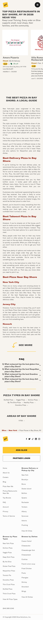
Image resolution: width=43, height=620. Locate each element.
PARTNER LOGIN (21, 458)
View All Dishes (27, 597)
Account (6, 507)
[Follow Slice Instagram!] (39, 439)
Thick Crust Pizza (9, 594)
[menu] (37, 4)
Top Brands (7, 498)
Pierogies (25, 578)
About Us (6, 473)
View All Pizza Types (10, 599)
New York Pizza (8, 543)
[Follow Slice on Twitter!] (29, 439)
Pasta (24, 573)
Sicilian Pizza (7, 548)
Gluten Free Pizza (9, 566)
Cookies (25, 559)
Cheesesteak (26, 555)
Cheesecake (26, 546)
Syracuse (25, 516)
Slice (4, 430)
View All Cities (27, 531)
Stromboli (25, 587)
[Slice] (5, 5)
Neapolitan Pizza (9, 571)
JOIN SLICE (21, 450)
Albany (24, 511)
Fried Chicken (27, 568)
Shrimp (24, 582)
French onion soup (28, 564)
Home (5, 468)
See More (25, 345)
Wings (24, 591)
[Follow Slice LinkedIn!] (36, 439)
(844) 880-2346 (8, 608)
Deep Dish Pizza (8, 557)
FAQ (4, 502)
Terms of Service (9, 516)
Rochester (25, 502)
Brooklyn (25, 480)
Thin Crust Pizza (9, 584)
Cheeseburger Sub (28, 550)
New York (13, 430)
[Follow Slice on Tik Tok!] (32, 439)
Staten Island (26, 489)
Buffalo (24, 493)
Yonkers (24, 507)
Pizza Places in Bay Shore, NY (30, 430)
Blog (4, 482)
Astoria (24, 521)
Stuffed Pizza (7, 589)
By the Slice (7, 562)
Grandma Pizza (8, 580)
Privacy (5, 511)
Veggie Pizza (7, 552)
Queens (24, 498)
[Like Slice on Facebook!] (26, 439)
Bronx (24, 484)
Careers (5, 477)
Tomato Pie (7, 575)
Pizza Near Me (8, 486)
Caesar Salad (26, 541)
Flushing (25, 525)
